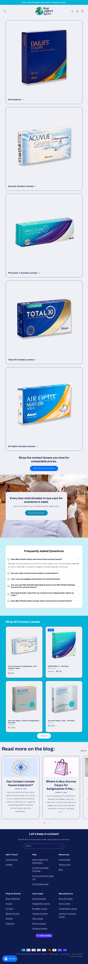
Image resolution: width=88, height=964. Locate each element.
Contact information (75, 956)
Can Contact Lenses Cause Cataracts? (20, 783)
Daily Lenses (37, 919)
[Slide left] (39, 823)
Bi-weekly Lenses (39, 909)
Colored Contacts (40, 914)
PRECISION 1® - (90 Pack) (58, 666)
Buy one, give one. (36, 513)
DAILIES (9, 919)
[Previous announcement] (4, 2)
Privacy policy (64, 954)
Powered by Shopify (40, 954)
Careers (9, 865)
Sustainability (65, 860)
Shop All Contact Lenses (44, 468)
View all (44, 736)
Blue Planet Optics (27, 954)
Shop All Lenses (39, 899)
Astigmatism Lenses (41, 904)
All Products (14, 99)
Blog (61, 870)
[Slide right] (48, 823)
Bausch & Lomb (12, 914)
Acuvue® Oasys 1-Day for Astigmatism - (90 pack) (24, 721)
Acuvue (9, 904)
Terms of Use (64, 865)
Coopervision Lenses (68, 909)
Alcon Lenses (64, 904)
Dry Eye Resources (40, 884)
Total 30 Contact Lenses (21, 359)
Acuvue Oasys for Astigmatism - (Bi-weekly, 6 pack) (22, 667)
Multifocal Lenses (39, 929)
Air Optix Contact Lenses (21, 446)
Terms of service (77, 954)
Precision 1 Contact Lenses (23, 273)
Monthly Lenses (39, 924)
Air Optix (9, 909)
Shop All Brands (13, 899)
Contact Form (12, 860)
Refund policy (53, 954)
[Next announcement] (83, 2)
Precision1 (10, 924)
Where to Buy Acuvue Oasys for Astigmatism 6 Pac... (61, 785)
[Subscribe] (61, 846)
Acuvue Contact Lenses (21, 186)
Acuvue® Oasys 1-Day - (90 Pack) (61, 720)
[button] (4, 11)
